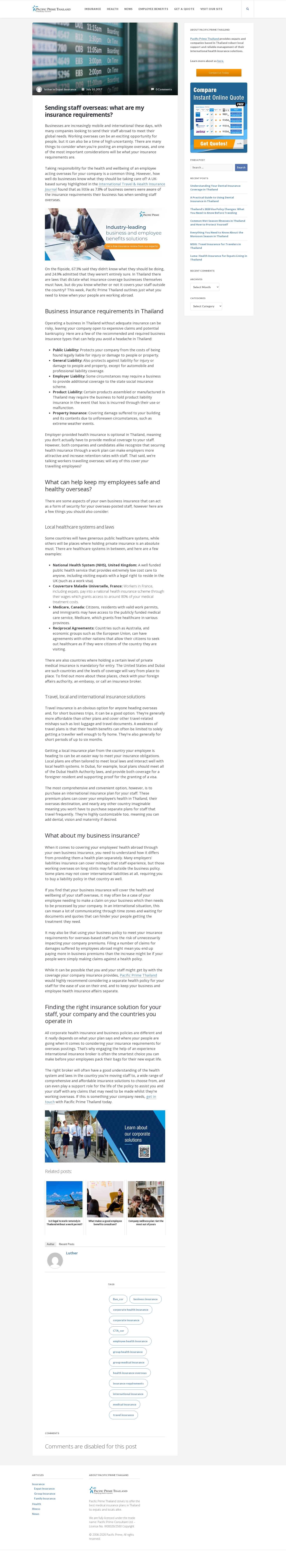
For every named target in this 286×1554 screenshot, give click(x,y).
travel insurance (123, 1415)
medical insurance (124, 1404)
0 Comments (163, 89)
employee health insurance (130, 1341)
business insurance (145, 1299)
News (128, 9)
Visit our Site (211, 9)
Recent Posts (66, 1244)
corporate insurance (126, 1320)
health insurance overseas (130, 1372)
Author (50, 1244)
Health (112, 9)
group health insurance (128, 1351)
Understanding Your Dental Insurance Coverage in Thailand (215, 187)
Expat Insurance (66, 89)
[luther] (55, 1260)
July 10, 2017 (93, 89)
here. (220, 60)
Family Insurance (44, 1498)
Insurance (93, 9)
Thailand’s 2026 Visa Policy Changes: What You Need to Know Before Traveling (217, 211)
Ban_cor (118, 1299)
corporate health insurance (130, 1309)
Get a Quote (184, 9)
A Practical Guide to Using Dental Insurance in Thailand (212, 199)
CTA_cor (118, 1330)
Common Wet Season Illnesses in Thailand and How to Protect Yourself (217, 222)
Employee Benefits (153, 9)
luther (72, 1253)
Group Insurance (44, 1493)
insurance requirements (128, 1383)
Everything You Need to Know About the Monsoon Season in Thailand (216, 234)
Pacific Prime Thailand (204, 38)
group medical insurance (128, 1362)
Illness (36, 1508)
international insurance (128, 1394)
